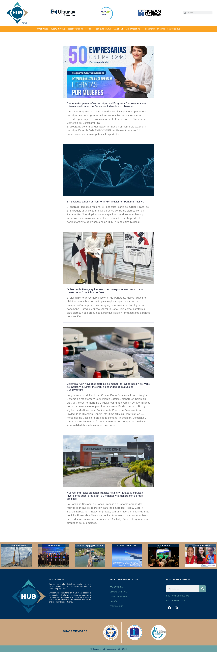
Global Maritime (118, 592)
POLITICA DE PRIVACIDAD (177, 596)
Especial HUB (116, 606)
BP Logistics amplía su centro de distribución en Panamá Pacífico (105, 201)
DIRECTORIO (150, 29)
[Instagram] (176, 608)
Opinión (114, 601)
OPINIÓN (88, 29)
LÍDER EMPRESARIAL (103, 29)
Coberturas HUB (118, 597)
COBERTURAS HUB (75, 29)
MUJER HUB (118, 29)
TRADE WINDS (42, 29)
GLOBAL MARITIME (58, 29)
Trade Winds (116, 587)
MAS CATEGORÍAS (133, 29)
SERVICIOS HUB (173, 29)
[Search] (202, 588)
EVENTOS (161, 29)
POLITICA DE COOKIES (176, 601)
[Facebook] (169, 608)
